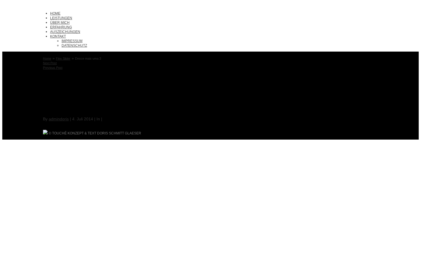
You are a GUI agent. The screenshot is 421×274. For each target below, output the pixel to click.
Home (47, 58)
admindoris (59, 119)
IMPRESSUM (72, 41)
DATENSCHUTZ (74, 46)
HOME (55, 13)
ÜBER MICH (60, 23)
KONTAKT (58, 36)
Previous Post (52, 67)
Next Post (50, 63)
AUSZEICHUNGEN (65, 32)
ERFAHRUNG (61, 27)
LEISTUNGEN (61, 18)
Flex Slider (63, 58)
